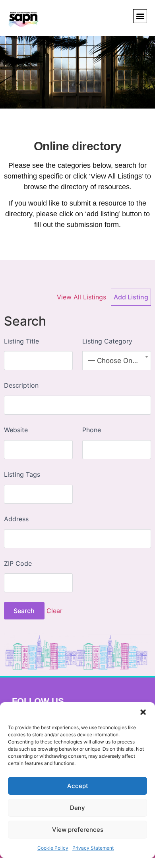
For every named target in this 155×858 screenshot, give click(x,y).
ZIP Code (18, 563)
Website (16, 430)
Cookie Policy (52, 848)
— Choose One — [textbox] (116, 361)
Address (16, 519)
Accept (77, 786)
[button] (143, 712)
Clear (54, 611)
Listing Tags (22, 474)
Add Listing (131, 297)
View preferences (77, 829)
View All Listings (81, 297)
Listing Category (107, 341)
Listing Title (21, 341)
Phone (91, 430)
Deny (77, 807)
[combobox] (116, 360)
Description (21, 385)
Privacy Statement (93, 848)
